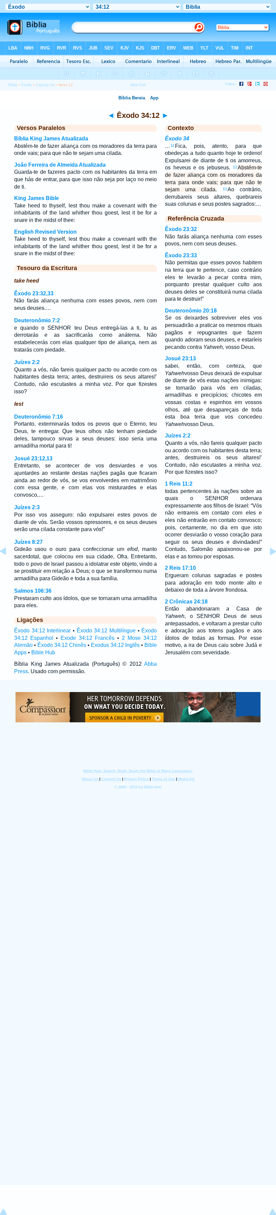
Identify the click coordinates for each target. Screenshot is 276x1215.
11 (172, 145)
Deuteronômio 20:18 (191, 311)
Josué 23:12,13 (33, 458)
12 (235, 167)
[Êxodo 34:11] (8, 566)
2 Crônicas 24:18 (186, 601)
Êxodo (26, 85)
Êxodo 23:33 (181, 255)
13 (225, 189)
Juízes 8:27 (28, 542)
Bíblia (12, 85)
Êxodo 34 (177, 138)
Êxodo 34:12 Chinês (61, 645)
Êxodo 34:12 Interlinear (42, 630)
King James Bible (36, 198)
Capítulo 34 (45, 85)
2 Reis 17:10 (180, 568)
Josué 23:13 (180, 358)
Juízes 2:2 (27, 362)
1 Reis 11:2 (179, 484)
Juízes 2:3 (27, 507)
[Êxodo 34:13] (267, 566)
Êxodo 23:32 (181, 229)
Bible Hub (43, 652)
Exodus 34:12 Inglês (115, 645)
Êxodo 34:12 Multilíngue (106, 630)
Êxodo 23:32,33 (34, 293)
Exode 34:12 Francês (87, 638)
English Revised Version (45, 232)
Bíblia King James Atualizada (51, 138)
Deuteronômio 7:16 (38, 417)
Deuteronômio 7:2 (37, 320)
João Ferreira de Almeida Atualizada (60, 165)
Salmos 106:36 (32, 591)
